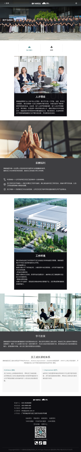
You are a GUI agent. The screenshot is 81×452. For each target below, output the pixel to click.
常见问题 (37, 424)
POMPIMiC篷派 (41, 421)
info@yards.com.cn (28, 411)
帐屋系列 (44, 418)
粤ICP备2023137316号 (64, 449)
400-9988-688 (26, 405)
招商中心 (44, 424)
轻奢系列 (29, 418)
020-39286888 (26, 403)
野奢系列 (37, 418)
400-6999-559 (26, 408)
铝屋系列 (52, 418)
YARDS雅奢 (30, 421)
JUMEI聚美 (51, 421)
